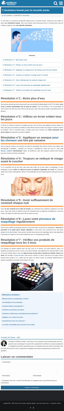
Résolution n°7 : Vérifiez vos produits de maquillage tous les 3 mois (27, 90)
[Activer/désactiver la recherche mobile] (56, 3)
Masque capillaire (7, 151)
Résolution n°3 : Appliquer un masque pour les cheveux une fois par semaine (30, 70)
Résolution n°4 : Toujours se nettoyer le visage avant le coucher (26, 75)
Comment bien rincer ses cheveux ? (14, 321)
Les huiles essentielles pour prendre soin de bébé (18, 324)
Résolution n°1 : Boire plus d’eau (15, 60)
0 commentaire (25, 15)
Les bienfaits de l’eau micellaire (12, 302)
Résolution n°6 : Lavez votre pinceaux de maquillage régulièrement (27, 85)
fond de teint (19, 255)
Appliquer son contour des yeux (12, 317)
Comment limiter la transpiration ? (13, 306)
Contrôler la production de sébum (13, 310)
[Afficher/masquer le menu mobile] (61, 3)
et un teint (9, 232)
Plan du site (18, 403)
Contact (24, 403)
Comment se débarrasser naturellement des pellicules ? (20, 313)
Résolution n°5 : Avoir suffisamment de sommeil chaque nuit (25, 80)
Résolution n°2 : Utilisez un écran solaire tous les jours (23, 65)
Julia (5, 15)
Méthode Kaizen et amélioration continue (15, 298)
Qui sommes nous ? (45, 403)
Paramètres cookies (56, 403)
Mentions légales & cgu (33, 403)
